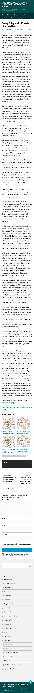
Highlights (7, 620)
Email (4, 526)
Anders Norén (7, 690)
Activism (6, 579)
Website (4, 534)
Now (3, 15)
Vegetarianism (8, 669)
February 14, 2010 (10, 29)
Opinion (6, 636)
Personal (4, 18)
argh (4, 456)
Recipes (7, 656)
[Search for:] (17, 565)
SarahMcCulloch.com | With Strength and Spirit (14, 5)
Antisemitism (9, 583)
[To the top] (30, 682)
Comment (5, 499)
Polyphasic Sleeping (9, 452)
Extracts (6, 612)
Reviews (7, 595)
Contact (18, 18)
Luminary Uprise (9, 628)
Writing (15, 15)
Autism (6, 599)
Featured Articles (9, 616)
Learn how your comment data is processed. (16, 554)
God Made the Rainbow (12, 665)
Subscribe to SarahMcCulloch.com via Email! (16, 407)
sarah (21, 29)
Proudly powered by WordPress (11, 689)
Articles (6, 591)
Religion (6, 660)
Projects (23, 15)
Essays (6, 608)
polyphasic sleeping (8, 403)
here (17, 327)
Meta (5, 632)
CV (8, 15)
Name (4, 518)
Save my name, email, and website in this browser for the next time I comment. (17, 545)
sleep (23, 456)
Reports (7, 587)
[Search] (29, 565)
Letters (6, 624)
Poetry (7, 648)
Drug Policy (7, 604)
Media (12, 18)
